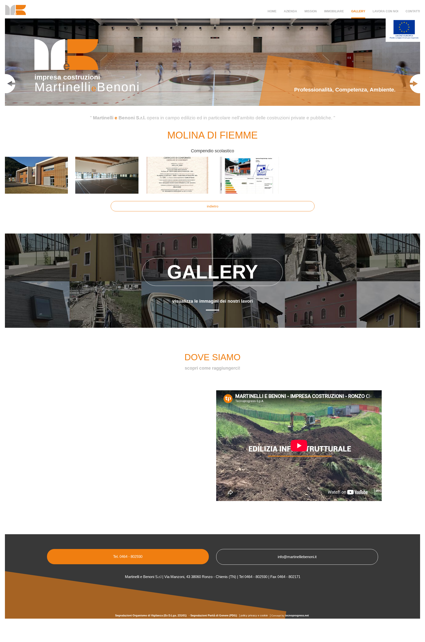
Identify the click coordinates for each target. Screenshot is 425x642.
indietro (212, 206)
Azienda (290, 11)
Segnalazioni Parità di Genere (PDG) (213, 615)
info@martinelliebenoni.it (297, 557)
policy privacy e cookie (254, 615)
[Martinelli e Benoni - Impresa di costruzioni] (13, 11)
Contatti (413, 11)
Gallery (358, 11)
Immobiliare (334, 11)
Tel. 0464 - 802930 (127, 556)
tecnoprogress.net (297, 615)
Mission (310, 11)
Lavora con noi (385, 11)
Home (272, 11)
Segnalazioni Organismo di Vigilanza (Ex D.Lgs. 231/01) (151, 615)
